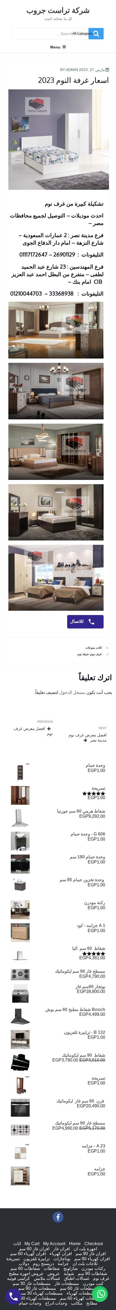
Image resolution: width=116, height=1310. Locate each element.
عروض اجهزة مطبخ (26, 1273)
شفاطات (52, 1268)
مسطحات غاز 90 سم (37, 1288)
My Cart (32, 1243)
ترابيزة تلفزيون (36, 1258)
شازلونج (70, 1268)
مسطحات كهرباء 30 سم (41, 1293)
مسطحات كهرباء (82, 1293)
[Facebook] (58, 1217)
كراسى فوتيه (18, 1278)
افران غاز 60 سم (34, 1248)
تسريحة (13, 1258)
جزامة (63, 1263)
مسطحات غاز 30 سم (32, 1283)
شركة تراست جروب (58, 10)
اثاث (99, 647)
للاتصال (77, 621)
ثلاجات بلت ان (85, 1263)
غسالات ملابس (47, 1278)
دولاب (24, 1263)
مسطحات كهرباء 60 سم (81, 1298)
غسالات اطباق (76, 1278)
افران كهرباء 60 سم (28, 1253)
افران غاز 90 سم (91, 1253)
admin (72, 70)
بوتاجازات (61, 1258)
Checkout (93, 1243)
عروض (53, 1273)
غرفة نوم (83, 654)
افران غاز (61, 1248)
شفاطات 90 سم (92, 1273)
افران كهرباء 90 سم (92, 1258)
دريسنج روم (43, 1263)
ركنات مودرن (93, 1268)
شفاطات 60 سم (25, 1268)
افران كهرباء (61, 1253)
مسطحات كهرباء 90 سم (34, 1298)
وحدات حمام (30, 1303)
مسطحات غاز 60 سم (79, 1288)
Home (75, 1243)
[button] (100, 1294)
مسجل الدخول (72, 692)
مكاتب (77, 1303)
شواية (69, 1273)
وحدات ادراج (56, 1303)
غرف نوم (96, 654)
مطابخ (91, 1303)
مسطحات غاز (66, 1283)
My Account (54, 1243)
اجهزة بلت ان (85, 1248)
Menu (55, 47)
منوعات (90, 647)
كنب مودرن (93, 1283)
